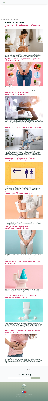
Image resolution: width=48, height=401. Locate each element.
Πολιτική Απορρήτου (15, 19)
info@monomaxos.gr (28, 394)
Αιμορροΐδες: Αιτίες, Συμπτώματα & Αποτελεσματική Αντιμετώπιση (18, 93)
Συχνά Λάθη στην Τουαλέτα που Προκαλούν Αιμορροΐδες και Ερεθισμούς (21, 159)
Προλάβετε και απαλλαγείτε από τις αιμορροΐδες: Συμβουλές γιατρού (23, 59)
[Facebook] (23, 392)
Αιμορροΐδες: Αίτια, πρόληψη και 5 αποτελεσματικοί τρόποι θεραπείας (18, 227)
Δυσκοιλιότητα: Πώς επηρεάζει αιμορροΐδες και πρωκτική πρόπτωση (22, 331)
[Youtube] (25, 392)
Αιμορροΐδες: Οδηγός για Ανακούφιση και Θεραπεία (23, 127)
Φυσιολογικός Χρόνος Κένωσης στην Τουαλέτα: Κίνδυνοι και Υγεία (22, 26)
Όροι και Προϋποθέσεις (5, 19)
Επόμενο (41, 364)
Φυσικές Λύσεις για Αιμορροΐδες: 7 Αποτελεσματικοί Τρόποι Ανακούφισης (19, 193)
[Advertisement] (24, 11)
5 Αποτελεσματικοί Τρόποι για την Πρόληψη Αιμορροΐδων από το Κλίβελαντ (21, 296)
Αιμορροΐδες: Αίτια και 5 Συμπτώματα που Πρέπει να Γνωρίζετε (23, 262)
